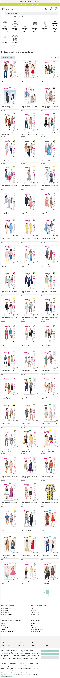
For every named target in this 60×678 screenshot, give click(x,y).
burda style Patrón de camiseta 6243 (28, 450)
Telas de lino (4, 610)
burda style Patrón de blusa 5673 (29, 265)
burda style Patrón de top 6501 (29, 582)
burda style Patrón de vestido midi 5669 (50, 186)
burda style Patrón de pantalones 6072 (48, 345)
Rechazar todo (50, 654)
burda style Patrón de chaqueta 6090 (28, 424)
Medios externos (8, 674)
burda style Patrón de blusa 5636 (49, 212)
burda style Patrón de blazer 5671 (9, 318)
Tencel (33, 623)
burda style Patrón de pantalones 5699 (48, 265)
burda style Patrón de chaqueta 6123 (8, 397)
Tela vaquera (35, 610)
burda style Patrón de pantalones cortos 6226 (48, 450)
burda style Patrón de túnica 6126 (49, 397)
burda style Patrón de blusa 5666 (29, 318)
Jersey (33, 608)
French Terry (35, 612)
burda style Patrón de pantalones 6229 (8, 450)
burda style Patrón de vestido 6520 (10, 582)
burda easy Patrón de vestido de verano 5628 (50, 160)
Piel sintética (5, 627)
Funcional (34, 674)
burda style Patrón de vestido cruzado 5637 (50, 107)
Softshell (3, 629)
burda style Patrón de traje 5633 (29, 186)
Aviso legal (4, 668)
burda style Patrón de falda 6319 (49, 424)
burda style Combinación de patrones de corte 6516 (49, 556)
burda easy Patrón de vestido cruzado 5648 (10, 133)
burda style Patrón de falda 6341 (9, 503)
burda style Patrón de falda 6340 (29, 503)
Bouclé (33, 625)
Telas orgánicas (36, 631)
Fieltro (3, 623)
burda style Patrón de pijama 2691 (29, 107)
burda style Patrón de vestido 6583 (50, 530)
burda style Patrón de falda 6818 (29, 80)
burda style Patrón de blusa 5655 (9, 345)
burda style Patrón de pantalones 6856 (8, 107)
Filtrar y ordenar (9, 57)
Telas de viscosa (6, 612)
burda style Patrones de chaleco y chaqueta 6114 (8, 371)
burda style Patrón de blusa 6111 (29, 371)
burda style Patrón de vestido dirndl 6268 (30, 477)
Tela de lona (4, 625)
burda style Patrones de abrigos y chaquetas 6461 (8, 556)
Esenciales (6, 672)
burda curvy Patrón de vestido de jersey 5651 (50, 318)
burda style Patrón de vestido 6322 (10, 477)
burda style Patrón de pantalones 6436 (28, 530)
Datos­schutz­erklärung (7, 670)
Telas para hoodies (6, 614)
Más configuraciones (6, 676)
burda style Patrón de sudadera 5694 (8, 212)
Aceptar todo (50, 650)
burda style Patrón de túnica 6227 (9, 80)
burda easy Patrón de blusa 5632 (49, 239)
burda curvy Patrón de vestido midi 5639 (10, 265)
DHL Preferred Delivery (22, 674)
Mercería (48, 648)
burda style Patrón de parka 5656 (9, 239)
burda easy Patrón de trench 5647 (29, 160)
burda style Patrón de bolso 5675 (29, 292)
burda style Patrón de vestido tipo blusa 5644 (10, 160)
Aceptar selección (50, 657)
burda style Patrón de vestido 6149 (30, 397)
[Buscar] (56, 13)
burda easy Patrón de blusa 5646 (49, 133)
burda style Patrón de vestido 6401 (10, 530)
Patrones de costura (6, 16)
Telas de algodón (6, 608)
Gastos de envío (5, 645)
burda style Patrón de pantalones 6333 (48, 477)
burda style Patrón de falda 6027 (49, 80)
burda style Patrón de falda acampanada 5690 (9, 186)
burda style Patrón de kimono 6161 (50, 371)
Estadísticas (16, 672)
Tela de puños (35, 614)
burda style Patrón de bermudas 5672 (28, 345)
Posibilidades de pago (7, 648)
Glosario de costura (21, 648)
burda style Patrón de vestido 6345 (50, 503)
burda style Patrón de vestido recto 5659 (30, 239)
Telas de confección (37, 629)
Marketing (25, 672)
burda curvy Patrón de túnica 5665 (49, 292)
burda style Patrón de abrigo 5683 (29, 212)
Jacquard (34, 627)
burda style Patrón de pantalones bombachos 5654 (29, 133)
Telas (47, 645)
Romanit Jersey (36, 616)
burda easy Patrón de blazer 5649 (9, 292)
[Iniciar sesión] (46, 8)
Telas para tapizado (7, 631)
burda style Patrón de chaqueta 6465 (48, 582)
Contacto (33, 645)
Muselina (3, 616)
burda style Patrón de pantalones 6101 (8, 424)
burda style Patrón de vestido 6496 (30, 556)
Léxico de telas (20, 645)
